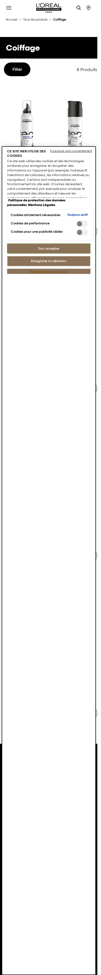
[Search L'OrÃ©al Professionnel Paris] (79, 8)
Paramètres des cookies (48, 272)
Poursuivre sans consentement (71, 151)
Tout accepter (48, 248)
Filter (17, 69)
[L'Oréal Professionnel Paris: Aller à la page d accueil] (49, 8)
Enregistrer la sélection (48, 261)
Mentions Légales (41, 205)
